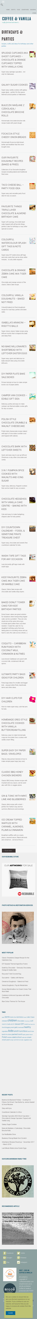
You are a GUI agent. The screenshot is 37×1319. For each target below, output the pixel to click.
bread (25, 1017)
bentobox (20, 1017)
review (9, 1037)
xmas (30, 1040)
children (12, 1020)
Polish (4, 1037)
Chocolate (20, 1021)
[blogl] (9, 1274)
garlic (16, 1027)
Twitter (22, 1253)
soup (11, 1040)
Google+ (9, 1258)
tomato (21, 1040)
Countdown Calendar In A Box (12, 1112)
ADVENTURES (25, 9)
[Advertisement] (18, 1067)
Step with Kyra (6, 1108)
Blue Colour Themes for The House (13, 1001)
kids (10, 1030)
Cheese (32, 1017)
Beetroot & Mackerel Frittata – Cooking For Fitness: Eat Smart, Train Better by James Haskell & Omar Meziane (18, 1102)
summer (16, 1040)
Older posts (7, 851)
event (26, 1024)
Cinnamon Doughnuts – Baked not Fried (15, 981)
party (24, 1034)
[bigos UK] (9, 1289)
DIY (22, 1024)
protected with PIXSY (26, 1291)
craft (31, 1021)
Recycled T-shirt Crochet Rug (11, 974)
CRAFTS (13, 9)
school (18, 1037)
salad (14, 1037)
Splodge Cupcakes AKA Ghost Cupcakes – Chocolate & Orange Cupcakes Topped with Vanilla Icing (16, 1118)
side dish (24, 1037)
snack (29, 1037)
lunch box (31, 1031)
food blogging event (8, 1027)
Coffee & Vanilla (16, 19)
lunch (16, 1031)
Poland (31, 1034)
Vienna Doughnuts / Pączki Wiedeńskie (15, 985)
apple (3, 1017)
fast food (30, 1024)
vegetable (26, 1040)
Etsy (8, 1262)
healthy (27, 1027)
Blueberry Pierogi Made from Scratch (14, 1138)
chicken (4, 1021)
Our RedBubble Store (9, 1134)
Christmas (27, 1021)
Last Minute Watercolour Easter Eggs (14, 1148)
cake (28, 1017)
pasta (27, 1034)
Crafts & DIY (11, 1024)
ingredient (5, 1031)
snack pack (6, 1040)
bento (7, 1017)
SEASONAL (33, 9)
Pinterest (23, 1258)
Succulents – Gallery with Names (13, 978)
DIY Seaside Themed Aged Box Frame (15, 964)
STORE (34, 13)
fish (34, 1024)
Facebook (10, 1253)
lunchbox (23, 1031)
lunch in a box (6, 1034)
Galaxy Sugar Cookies (9, 1124)
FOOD (18, 9)
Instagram (23, 1262)
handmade (21, 1027)
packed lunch (17, 1034)
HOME (8, 9)
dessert (18, 1024)
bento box (13, 1017)
